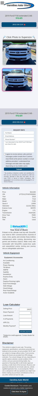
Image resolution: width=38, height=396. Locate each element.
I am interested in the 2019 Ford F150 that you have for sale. (18, 143)
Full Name (8, 133)
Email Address (9, 136)
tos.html (28, 180)
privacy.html (7, 180)
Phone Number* (10, 139)
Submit (19, 169)
